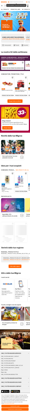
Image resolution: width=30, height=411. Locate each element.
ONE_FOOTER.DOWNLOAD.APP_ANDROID (15, 391)
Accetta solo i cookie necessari (15, 409)
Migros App (3, 372)
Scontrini (26, 45)
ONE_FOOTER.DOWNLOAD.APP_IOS (5, 391)
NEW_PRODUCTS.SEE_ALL (22, 170)
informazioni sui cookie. (9, 403)
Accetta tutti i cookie (15, 406)
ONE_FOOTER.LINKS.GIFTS (7, 363)
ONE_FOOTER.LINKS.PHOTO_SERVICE (10, 367)
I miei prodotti (7, 45)
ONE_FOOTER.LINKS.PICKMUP (8, 361)
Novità (17, 45)
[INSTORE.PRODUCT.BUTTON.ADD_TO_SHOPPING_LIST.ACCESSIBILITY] (22, 62)
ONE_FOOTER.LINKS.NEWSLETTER (9, 374)
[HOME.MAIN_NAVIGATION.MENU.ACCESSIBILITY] (1, 5)
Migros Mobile (4, 370)
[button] (15, 353)
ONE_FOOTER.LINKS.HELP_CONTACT (10, 356)
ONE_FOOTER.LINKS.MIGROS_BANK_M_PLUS (12, 365)
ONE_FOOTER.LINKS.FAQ (7, 358)
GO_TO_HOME (4, 2)
